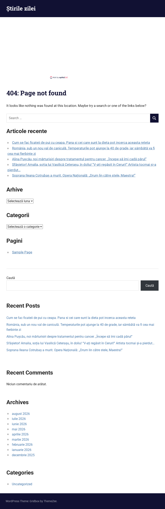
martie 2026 (20, 439)
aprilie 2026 (20, 434)
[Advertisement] (82, 47)
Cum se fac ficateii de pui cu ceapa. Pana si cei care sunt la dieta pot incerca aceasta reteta (81, 143)
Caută (10, 278)
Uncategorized (22, 484)
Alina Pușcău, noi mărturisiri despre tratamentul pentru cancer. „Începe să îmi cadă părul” (79, 159)
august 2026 (21, 414)
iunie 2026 (19, 424)
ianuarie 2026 (21, 450)
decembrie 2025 (23, 455)
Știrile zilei (21, 8)
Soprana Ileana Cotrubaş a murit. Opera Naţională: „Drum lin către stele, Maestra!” (73, 175)
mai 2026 (18, 429)
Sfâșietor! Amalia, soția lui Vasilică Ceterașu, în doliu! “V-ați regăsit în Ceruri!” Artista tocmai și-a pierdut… (80, 343)
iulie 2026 (19, 419)
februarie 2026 (22, 445)
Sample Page (22, 252)
